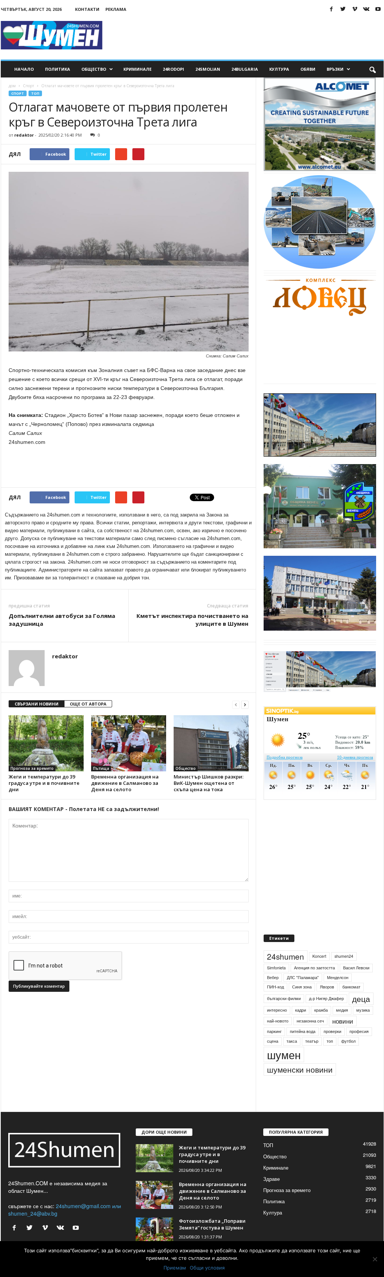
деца (361, 998)
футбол (348, 1041)
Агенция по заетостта (314, 967)
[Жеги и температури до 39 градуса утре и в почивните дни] (46, 743)
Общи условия (207, 1268)
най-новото (277, 1021)
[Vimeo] (354, 9)
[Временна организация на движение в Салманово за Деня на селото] (128, 743)
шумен (284, 1054)
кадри (300, 1010)
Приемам (175, 1268)
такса (291, 1041)
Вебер (273, 977)
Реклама (115, 9)
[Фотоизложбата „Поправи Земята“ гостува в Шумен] (154, 1231)
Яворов (327, 987)
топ (330, 1041)
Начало (24, 69)
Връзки (335, 69)
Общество (93, 69)
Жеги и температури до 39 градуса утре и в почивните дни (44, 783)
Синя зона (302, 987)
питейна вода (302, 1031)
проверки (332, 1031)
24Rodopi (173, 69)
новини (342, 1021)
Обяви (307, 69)
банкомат (351, 987)
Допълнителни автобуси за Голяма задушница (62, 619)
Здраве (271, 1178)
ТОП (35, 93)
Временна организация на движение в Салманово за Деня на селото (125, 783)
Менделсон (337, 977)
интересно (277, 1010)
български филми (284, 998)
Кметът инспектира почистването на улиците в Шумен (192, 619)
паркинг (274, 1031)
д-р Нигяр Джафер (326, 998)
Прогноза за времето (32, 768)
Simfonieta (276, 967)
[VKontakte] (366, 9)
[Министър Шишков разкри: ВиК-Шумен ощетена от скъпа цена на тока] (211, 743)
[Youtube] (378, 9)
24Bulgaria (244, 69)
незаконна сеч (310, 1021)
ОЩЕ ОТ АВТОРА (88, 704)
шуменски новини (300, 1069)
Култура (279, 69)
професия (359, 1031)
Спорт (28, 85)
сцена (272, 1041)
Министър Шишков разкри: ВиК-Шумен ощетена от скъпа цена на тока (208, 783)
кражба (321, 1010)
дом (12, 85)
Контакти (87, 9)
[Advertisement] (247, 35)
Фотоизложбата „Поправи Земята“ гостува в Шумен (212, 1224)
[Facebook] (331, 9)
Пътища (101, 768)
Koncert (319, 956)
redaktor (24, 135)
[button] (372, 69)
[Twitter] (343, 9)
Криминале (137, 69)
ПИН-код (275, 987)
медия (342, 1010)
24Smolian (207, 69)
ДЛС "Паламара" (303, 977)
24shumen (285, 956)
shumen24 (343, 956)
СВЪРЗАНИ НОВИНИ (36, 704)
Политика (57, 69)
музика (363, 1010)
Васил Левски (356, 967)
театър (311, 1041)
